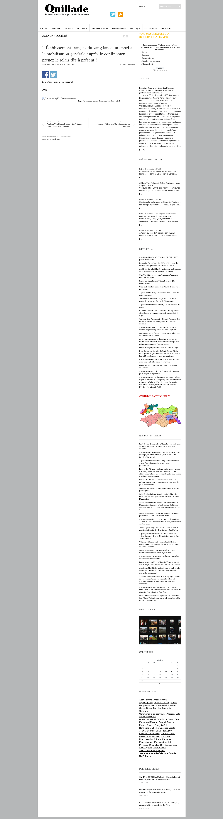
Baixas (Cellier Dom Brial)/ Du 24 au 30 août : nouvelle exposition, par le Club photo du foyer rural (159, 360)
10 (142, 672)
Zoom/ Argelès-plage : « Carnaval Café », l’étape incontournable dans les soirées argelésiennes (157, 551)
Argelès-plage (146, 702)
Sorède (172, 753)
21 (166, 675)
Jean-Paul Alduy (164, 731)
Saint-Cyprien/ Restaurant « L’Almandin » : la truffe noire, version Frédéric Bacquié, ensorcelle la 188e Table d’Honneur (160, 446)
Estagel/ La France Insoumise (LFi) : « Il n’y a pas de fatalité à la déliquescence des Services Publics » (158, 264)
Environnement (99, 28)
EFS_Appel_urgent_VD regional (57, 82)
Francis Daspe (146, 725)
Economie (82, 28)
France (170, 722)
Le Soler (156, 736)
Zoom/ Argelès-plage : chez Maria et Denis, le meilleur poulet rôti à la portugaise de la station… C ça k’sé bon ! (159, 528)
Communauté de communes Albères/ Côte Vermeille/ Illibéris (159, 715)
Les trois (146, 55)
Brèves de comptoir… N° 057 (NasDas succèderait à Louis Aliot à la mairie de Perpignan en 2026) (158, 214)
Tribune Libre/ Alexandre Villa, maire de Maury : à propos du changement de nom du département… (157, 299)
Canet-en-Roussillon (166, 705)
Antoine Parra (160, 699)
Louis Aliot (166, 736)
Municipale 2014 (147, 739)
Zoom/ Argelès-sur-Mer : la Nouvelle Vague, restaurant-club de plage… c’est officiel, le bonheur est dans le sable (159, 563)
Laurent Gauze (168, 733)
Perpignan (167, 739)
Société (61, 35)
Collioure (143, 711)
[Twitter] (127, 36)
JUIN (44, 90)
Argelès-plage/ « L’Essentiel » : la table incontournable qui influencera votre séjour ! (159, 557)
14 (166, 672)
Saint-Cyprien (145, 747)
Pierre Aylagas (146, 742)
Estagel (162, 722)
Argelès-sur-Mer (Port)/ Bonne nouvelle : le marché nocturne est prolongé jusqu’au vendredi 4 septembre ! (158, 328)
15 (172, 672)
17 (142, 675)
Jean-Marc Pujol (147, 731)
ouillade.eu (52, 136)
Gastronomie (119, 28)
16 (178, 672)
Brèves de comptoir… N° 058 (150, 199)
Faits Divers (150, 28)
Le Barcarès (145, 736)
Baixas (174, 702)
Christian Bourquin (162, 708)
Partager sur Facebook (45, 74)
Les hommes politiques (151, 61)
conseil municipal (147, 719)
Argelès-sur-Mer (161, 702)
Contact (143, 6)
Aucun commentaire (127, 64)
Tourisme (166, 28)
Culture (68, 28)
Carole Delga (145, 708)
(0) (144, 149)
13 (160, 672)
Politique (135, 28)
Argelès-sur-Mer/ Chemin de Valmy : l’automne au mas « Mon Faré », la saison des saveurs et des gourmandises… (159, 463)
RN (161, 745)
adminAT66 (49, 65)
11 (148, 672)
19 (154, 675)
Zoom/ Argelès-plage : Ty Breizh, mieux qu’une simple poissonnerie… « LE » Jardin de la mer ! (159, 514)
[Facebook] (124, 36)
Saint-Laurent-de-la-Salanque (153, 753)
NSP (145, 52)
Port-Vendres (160, 742)
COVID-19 (162, 719)
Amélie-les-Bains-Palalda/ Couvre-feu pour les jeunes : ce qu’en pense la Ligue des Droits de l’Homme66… (160, 270)
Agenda (56, 28)
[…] (140, 149)
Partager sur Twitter (53, 74)
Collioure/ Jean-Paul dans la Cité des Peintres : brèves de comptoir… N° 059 (159, 184)
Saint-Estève (160, 747)
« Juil (159, 683)
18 (148, 675)
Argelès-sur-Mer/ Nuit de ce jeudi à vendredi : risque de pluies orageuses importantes (159, 372)
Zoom (148, 756)
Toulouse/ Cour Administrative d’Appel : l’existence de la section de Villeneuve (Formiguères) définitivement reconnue (159, 321)
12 (154, 672)
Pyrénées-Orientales (149, 745)
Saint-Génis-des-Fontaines (152, 750)
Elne (176, 719)
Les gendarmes (148, 58)
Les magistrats (148, 64)
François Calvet (161, 725)
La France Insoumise (149, 733)
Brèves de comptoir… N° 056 (150, 230)
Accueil (44, 28)
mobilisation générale (112, 101)
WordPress (56, 139)
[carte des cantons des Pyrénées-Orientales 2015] (160, 416)
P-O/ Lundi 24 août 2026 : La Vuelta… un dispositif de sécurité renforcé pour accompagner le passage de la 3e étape (159, 313)
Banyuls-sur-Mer (147, 705)
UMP (141, 756)
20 (160, 675)
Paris (158, 739)
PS (169, 742)
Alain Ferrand (145, 699)
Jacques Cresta (167, 728)
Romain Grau (170, 745)
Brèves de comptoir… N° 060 (150, 169)
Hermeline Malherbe (149, 728)
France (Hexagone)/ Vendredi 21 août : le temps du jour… (160, 347)
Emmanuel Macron (148, 722)
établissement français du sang (93, 101)
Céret (170, 719)
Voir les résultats (160, 70)
